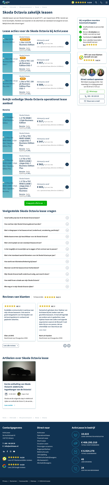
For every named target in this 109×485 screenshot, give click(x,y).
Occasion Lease (42, 443)
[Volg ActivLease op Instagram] (10, 451)
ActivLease (41, 432)
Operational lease (43, 435)
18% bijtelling (42, 455)
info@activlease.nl (11, 446)
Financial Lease (42, 438)
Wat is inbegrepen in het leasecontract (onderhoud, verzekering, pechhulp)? (31, 230)
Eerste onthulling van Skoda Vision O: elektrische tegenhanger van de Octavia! (17, 387)
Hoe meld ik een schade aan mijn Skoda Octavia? (21, 280)
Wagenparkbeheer (43, 449)
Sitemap (33, 481)
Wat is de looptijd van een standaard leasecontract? (23, 243)
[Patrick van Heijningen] (83, 72)
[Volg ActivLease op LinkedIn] (4, 451)
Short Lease (41, 441)
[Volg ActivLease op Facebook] (7, 451)
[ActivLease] (6, 2)
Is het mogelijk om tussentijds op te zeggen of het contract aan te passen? (30, 249)
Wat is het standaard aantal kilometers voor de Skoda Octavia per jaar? (29, 255)
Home (4, 7)
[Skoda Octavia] (67, 43)
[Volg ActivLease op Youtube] (14, 451)
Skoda (37, 7)
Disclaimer (13, 481)
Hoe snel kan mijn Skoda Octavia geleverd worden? (22, 224)
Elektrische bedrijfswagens (46, 457)
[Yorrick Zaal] (92, 72)
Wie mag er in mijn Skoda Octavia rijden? (19, 286)
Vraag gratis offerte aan (34, 203)
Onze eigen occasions (45, 446)
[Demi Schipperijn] (100, 72)
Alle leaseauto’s (42, 460)
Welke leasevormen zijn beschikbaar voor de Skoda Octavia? (26, 236)
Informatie (12, 7)
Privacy (5, 481)
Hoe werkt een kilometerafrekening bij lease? (20, 261)
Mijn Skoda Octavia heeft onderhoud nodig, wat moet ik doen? (26, 274)
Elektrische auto (43, 452)
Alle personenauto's (25, 7)
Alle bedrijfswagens (44, 463)
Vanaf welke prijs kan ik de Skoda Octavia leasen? (22, 218)
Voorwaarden (23, 481)
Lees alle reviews (10, 345)
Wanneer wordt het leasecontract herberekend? (21, 268)
